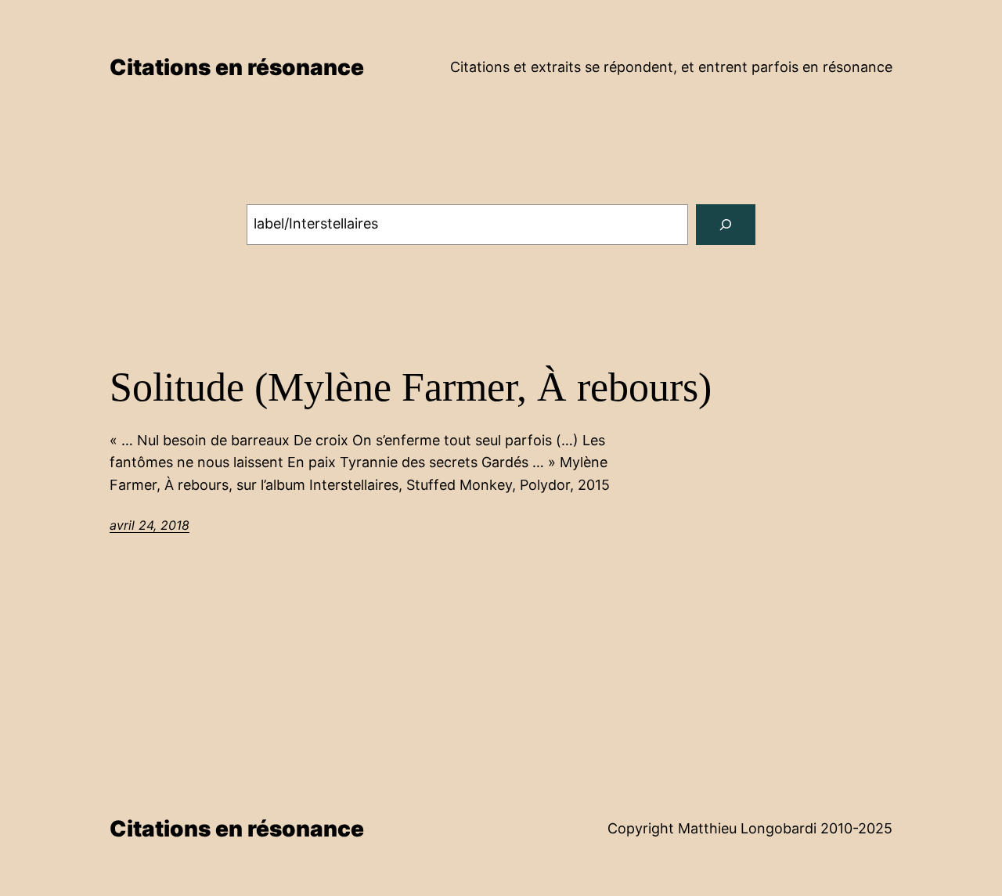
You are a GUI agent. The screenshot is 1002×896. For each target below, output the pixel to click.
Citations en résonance (237, 67)
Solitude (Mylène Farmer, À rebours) (411, 387)
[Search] (725, 224)
